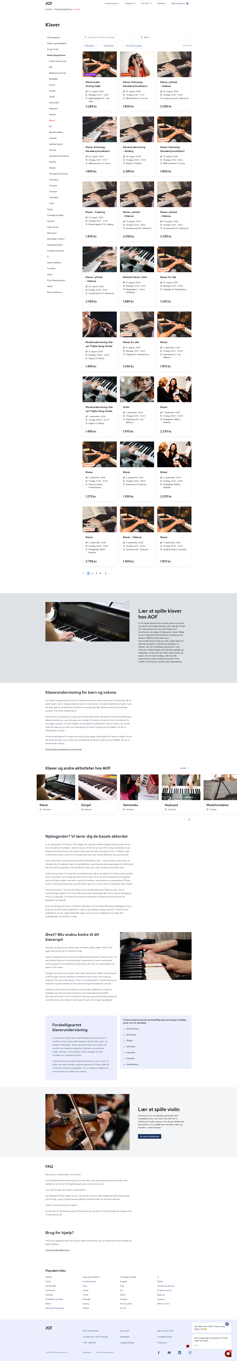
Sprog (49, 209)
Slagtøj (52, 168)
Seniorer (51, 221)
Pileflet (86, 1308)
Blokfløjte (53, 79)
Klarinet (52, 114)
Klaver (52, 120)
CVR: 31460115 (89, 1342)
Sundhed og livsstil (55, 250)
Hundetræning (89, 1281)
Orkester (53, 138)
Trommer (53, 185)
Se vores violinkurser (149, 1136)
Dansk (48, 1281)
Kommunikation (54, 262)
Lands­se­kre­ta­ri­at (164, 1336)
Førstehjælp (50, 1286)
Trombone (53, 179)
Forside (48, 9)
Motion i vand (163, 1303)
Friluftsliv (51, 268)
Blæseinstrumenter (57, 73)
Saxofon (52, 162)
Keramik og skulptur (166, 1286)
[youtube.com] (169, 1352)
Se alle (183, 768)
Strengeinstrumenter (58, 173)
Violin (51, 203)
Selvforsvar (50, 1290)
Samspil (52, 150)
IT (48, 256)
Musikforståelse (56, 132)
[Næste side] (105, 573)
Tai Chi (123, 1308)
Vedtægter (125, 1336)
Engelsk (123, 1281)
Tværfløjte (53, 197)
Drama (52, 85)
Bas (50, 67)
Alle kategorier (53, 37)
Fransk (86, 1290)
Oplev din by (52, 227)
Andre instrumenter (58, 61)
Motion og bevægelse (56, 43)
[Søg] (85, 37)
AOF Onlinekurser (91, 1331)
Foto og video (126, 1303)
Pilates (160, 1281)
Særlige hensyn (56, 144)
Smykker (124, 1299)
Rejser (50, 286)
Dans (85, 1286)
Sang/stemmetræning (59, 156)
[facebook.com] (158, 1352)
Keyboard (53, 108)
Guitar (52, 96)
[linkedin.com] (179, 1352)
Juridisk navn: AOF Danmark (95, 1336)
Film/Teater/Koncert (56, 280)
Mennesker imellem (56, 239)
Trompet (53, 191)
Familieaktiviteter (55, 245)
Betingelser (87, 1352)
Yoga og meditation (91, 1277)
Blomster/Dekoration (54, 1308)
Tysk (122, 1286)
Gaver (50, 274)
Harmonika (54, 102)
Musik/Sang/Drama (63, 9)
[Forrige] (184, 819)
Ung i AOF (124, 1331)
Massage (86, 1299)
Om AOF (145, 3)
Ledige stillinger (127, 1342)
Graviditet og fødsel (54, 1299)
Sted (146, 37)
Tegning (160, 1299)
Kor (50, 126)
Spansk (48, 1277)
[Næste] (189, 819)
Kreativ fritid (52, 49)
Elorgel (52, 90)
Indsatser (129, 3)
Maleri (48, 1303)
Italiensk (49, 1294)
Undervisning (111, 3)
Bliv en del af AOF (165, 1331)
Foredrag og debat (55, 215)
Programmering (164, 1290)
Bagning (161, 1294)
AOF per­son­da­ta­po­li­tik (105, 1352)
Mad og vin (52, 233)
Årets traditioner (54, 292)
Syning (86, 1303)
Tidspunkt (89, 45)
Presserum (162, 1342)
